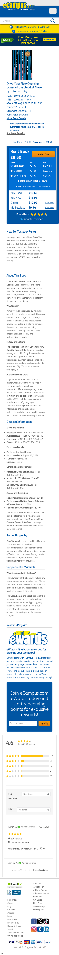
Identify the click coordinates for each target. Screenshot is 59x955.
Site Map (11, 929)
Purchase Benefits (16, 133)
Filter (11, 809)
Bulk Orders (12, 900)
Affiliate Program (40, 890)
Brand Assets (38, 896)
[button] (29, 756)
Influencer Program (41, 893)
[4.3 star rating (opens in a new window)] (38, 214)
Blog (9, 906)
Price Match (12, 919)
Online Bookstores (15, 936)
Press (9, 916)
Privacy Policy (13, 923)
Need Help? (18, 947)
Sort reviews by (13, 796)
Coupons (11, 909)
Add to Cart (43, 154)
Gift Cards (37, 900)
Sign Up (44, 723)
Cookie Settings (14, 926)
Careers (10, 903)
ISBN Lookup (39, 906)
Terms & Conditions (16, 932)
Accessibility (38, 887)
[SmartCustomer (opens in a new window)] (31, 219)
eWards (10, 913)
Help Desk (37, 903)
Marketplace (38, 909)
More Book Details (16, 118)
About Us (37, 883)
